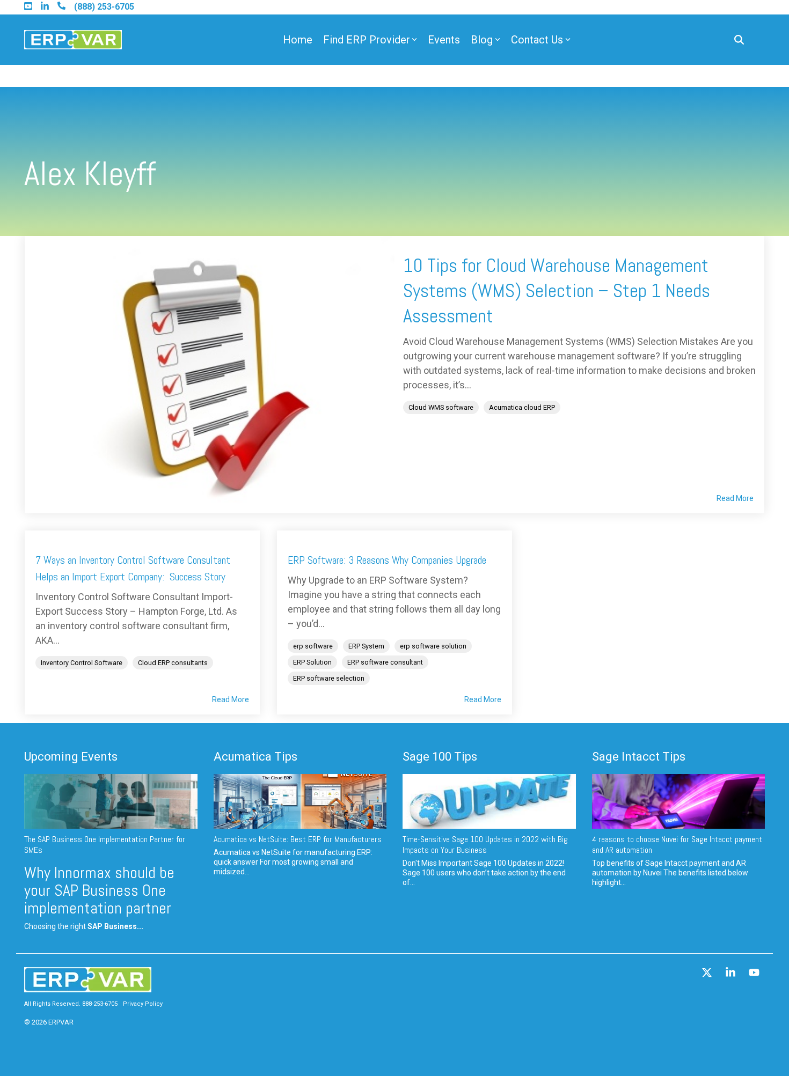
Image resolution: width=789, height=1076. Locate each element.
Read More (735, 498)
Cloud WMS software (440, 407)
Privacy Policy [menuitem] (143, 1003)
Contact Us (537, 39)
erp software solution (433, 646)
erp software (313, 646)
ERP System (366, 646)
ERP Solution (312, 662)
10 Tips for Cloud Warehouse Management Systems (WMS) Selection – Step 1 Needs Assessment (556, 290)
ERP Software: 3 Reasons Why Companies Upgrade (387, 560)
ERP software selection (328, 678)
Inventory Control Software (81, 663)
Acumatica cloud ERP (522, 407)
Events (444, 39)
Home (297, 39)
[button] (708, 973)
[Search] (739, 40)
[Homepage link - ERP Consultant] (87, 987)
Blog (482, 39)
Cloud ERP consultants (173, 663)
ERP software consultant (385, 662)
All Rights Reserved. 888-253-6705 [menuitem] (71, 1003)
